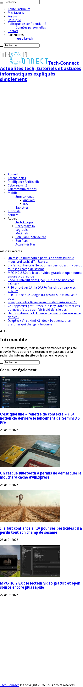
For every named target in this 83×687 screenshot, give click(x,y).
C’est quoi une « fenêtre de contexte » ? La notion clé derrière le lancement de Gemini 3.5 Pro (40, 418)
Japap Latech (24, 38)
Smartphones (24, 196)
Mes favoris (16, 13)
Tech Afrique (24, 222)
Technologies (17, 178)
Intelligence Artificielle (24, 182)
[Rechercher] (1, 2)
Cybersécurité (17, 185)
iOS (25, 204)
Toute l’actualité (19, 9)
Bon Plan (21, 241)
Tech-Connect (9, 685)
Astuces (13, 215)
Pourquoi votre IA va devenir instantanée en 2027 (42, 302)
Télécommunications (22, 189)
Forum (12, 16)
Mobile (13, 193)
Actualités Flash (26, 244)
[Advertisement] (41, 127)
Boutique (14, 20)
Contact (13, 31)
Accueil (13, 174)
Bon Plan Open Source (30, 237)
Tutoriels (14, 211)
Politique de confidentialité (27, 24)
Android (29, 200)
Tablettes (21, 207)
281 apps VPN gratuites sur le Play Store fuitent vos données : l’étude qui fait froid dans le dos (44, 307)
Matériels (22, 233)
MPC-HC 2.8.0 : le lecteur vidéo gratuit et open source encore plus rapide (40, 585)
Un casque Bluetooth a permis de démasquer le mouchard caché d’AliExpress (41, 260)
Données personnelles (30, 27)
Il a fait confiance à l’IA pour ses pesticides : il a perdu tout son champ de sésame (41, 530)
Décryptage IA (25, 226)
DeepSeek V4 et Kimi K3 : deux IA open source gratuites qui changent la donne (39, 322)
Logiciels (21, 230)
